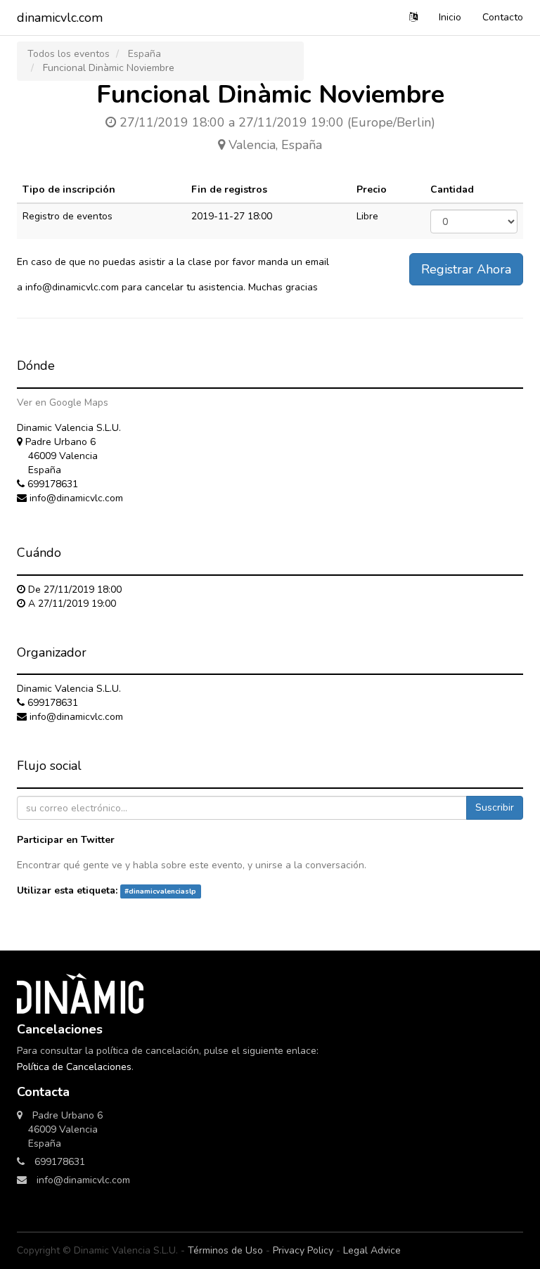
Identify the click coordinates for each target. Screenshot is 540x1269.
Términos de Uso (225, 1250)
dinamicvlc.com (60, 17)
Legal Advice (372, 1250)
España (144, 53)
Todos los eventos (68, 53)
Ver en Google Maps (62, 402)
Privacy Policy (303, 1250)
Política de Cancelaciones (74, 1067)
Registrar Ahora (466, 269)
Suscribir (494, 807)
